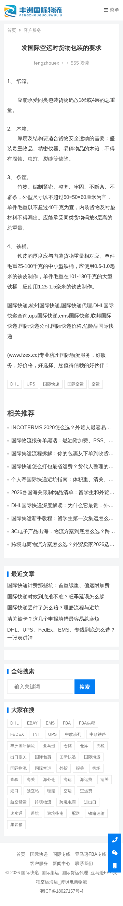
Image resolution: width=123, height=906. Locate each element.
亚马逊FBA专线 (90, 854)
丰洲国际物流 (22, 745)
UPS (31, 384)
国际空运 (75, 384)
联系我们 (84, 863)
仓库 (84, 745)
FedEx (17, 734)
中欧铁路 (98, 734)
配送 (76, 813)
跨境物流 (43, 802)
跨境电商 (67, 802)
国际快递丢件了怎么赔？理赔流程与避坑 (53, 607)
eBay (32, 723)
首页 (11, 30)
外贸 (63, 768)
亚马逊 (49, 745)
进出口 (90, 802)
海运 (68, 779)
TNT (36, 734)
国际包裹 (43, 757)
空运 (96, 384)
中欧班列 (73, 734)
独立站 (33, 790)
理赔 (51, 790)
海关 (31, 779)
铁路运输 (96, 813)
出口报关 (18, 757)
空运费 (86, 790)
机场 (96, 768)
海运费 (86, 779)
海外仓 (49, 779)
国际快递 (51, 384)
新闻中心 (61, 863)
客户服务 (32, 30)
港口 (14, 790)
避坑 (35, 813)
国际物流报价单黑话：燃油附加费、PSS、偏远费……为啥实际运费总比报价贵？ (62, 443)
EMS (50, 723)
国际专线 (61, 854)
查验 (14, 779)
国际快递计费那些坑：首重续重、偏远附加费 (58, 585)
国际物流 (18, 768)
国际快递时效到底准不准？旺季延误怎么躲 (56, 596)
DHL (14, 384)
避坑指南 (55, 813)
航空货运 (18, 802)
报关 (80, 768)
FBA (67, 723)
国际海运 (92, 757)
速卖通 (16, 813)
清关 (104, 779)
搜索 (85, 687)
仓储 (68, 745)
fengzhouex (46, 63)
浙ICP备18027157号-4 (61, 891)
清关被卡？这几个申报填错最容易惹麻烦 (53, 619)
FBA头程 (87, 723)
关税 (100, 745)
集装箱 (16, 824)
